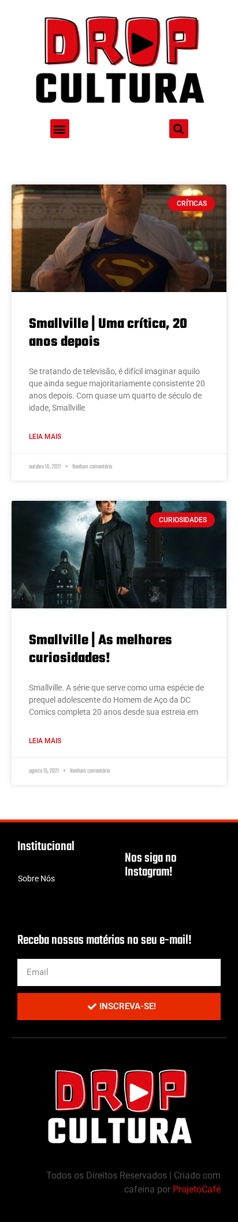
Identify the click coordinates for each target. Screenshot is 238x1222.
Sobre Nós (36, 878)
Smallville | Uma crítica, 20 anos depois (108, 333)
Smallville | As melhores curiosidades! (100, 649)
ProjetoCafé (197, 1189)
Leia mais (45, 437)
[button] (59, 128)
